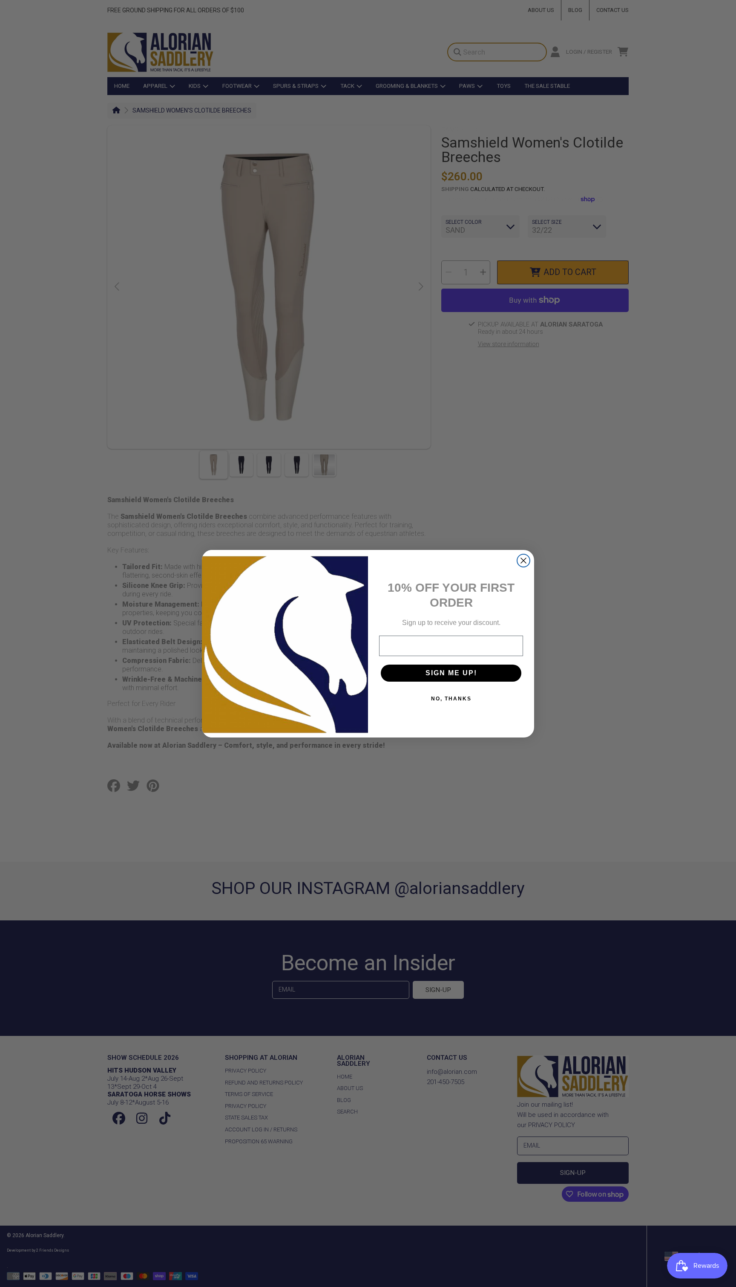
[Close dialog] (523, 560)
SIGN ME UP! (451, 673)
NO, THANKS (451, 699)
